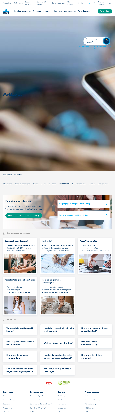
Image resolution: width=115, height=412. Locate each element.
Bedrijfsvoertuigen (22, 184)
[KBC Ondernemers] (6, 11)
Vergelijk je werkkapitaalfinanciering (74, 204)
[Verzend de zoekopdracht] (89, 3)
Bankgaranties (103, 184)
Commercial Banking (41, 3)
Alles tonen (7, 184)
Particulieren (7, 3)
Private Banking (28, 3)
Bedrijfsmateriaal (79, 184)
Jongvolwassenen (58, 3)
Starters (92, 184)
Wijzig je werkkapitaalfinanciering (73, 215)
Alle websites (70, 3)
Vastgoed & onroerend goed (44, 184)
